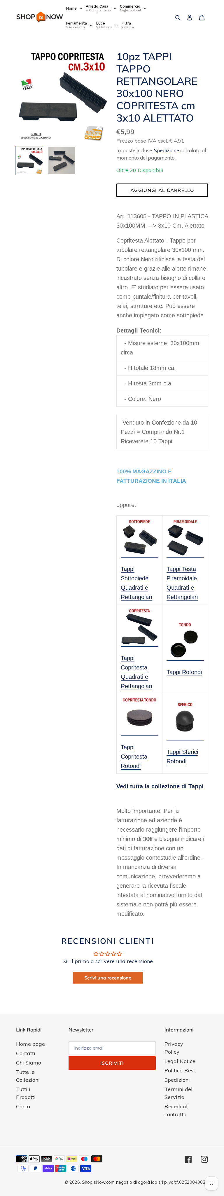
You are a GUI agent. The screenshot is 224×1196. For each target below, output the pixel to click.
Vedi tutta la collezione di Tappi (160, 786)
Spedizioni (177, 1079)
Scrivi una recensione (107, 978)
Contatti (25, 1053)
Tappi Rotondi (184, 672)
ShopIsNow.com (98, 1182)
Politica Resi (179, 1070)
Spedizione (166, 150)
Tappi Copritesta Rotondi (134, 756)
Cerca (23, 1106)
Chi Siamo (28, 1062)
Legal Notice (179, 1061)
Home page (30, 1044)
